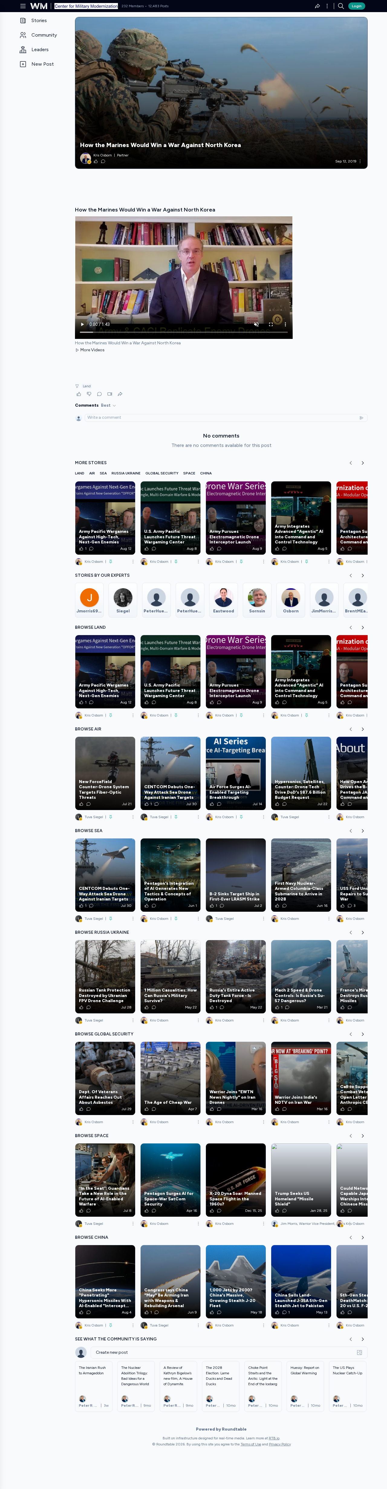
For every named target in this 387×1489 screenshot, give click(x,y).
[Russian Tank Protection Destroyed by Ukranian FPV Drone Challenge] (105, 976)
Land (87, 386)
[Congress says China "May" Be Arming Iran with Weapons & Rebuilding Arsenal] (170, 1281)
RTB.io (274, 1438)
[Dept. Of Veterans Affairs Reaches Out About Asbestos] (105, 1078)
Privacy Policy (280, 1444)
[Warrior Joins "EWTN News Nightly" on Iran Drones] (236, 1078)
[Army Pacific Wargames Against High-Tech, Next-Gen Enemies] (105, 518)
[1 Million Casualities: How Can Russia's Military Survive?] (170, 976)
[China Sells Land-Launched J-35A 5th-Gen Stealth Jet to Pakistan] (301, 1281)
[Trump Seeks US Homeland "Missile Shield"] (301, 1180)
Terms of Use (251, 1444)
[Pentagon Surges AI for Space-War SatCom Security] (170, 1180)
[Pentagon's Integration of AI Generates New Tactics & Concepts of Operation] (170, 875)
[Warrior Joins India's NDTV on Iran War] (301, 1078)
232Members (133, 6)
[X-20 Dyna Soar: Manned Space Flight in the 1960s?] (236, 1180)
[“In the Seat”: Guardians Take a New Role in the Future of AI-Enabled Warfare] (105, 1180)
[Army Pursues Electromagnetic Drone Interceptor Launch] (236, 518)
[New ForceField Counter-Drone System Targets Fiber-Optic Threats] (105, 773)
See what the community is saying (116, 1339)
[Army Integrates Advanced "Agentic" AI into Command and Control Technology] (301, 518)
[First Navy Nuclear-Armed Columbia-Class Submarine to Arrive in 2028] (301, 875)
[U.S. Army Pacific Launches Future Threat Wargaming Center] (170, 518)
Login (357, 6)
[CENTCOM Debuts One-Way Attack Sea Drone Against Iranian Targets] (170, 773)
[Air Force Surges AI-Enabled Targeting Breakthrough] (236, 773)
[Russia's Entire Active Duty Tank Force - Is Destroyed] (236, 976)
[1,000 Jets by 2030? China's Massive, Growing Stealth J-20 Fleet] (236, 1281)
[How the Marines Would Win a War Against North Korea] (221, 93)
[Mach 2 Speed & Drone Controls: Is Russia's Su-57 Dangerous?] (301, 976)
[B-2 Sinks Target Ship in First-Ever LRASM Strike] (236, 875)
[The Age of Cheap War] (170, 1078)
